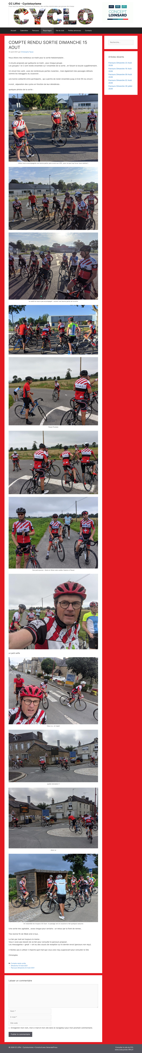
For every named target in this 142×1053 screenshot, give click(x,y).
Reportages (47, 31)
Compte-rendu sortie (18, 963)
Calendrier (24, 31)
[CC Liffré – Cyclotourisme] (53, 16)
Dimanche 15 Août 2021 (19, 965)
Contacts (88, 31)
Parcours (35, 31)
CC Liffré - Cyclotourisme (25, 3)
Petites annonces (74, 31)
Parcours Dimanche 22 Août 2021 (23, 968)
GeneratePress (51, 1047)
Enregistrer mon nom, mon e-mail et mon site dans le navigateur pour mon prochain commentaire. (52, 1028)
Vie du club (60, 31)
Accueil (13, 31)
